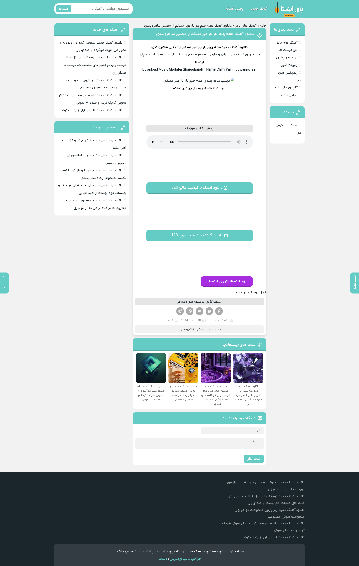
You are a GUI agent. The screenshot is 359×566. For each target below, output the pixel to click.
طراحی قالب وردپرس (185, 558)
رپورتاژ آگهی (289, 65)
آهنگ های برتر (245, 25)
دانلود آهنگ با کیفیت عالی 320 (196, 187)
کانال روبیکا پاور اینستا (250, 292)
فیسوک (219, 311)
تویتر (209, 311)
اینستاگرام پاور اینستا (224, 281)
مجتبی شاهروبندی (164, 47)
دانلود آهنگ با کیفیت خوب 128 (197, 235)
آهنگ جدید (259, 8)
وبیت (162, 558)
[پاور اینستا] (289, 8)
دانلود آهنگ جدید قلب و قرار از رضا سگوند (92, 110)
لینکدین (199, 311)
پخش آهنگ (234, 8)
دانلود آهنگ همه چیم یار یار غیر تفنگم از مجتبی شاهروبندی (205, 34)
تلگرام (180, 311)
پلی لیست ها (288, 50)
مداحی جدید (289, 95)
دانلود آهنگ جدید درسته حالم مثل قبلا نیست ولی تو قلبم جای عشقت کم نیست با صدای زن (95, 65)
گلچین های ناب (286, 87)
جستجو (63, 9)
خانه (263, 25)
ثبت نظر (253, 458)
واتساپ (189, 311)
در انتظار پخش (287, 57)
